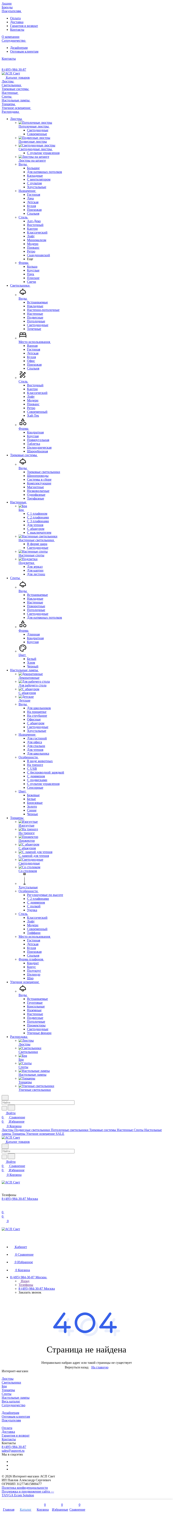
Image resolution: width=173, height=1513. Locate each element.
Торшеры (8, 1390)
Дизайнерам (19, 47)
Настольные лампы (16, 1397)
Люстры (8, 1378)
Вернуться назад (76, 1367)
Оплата (15, 18)
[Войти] (3, 1208)
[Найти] (11, 1107)
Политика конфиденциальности (25, 1487)
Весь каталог (11, 1401)
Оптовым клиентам (24, 51)
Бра (4, 1386)
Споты (6, 1394)
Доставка (16, 22)
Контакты (17, 29)
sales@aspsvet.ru (13, 1450)
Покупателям (11, 1420)
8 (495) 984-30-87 (14, 69)
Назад (24, 1281)
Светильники (11, 1382)
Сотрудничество (13, 1405)
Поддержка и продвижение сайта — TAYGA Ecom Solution (28, 1493)
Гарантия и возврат (24, 26)
